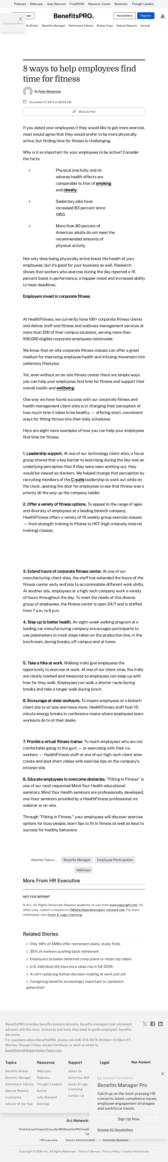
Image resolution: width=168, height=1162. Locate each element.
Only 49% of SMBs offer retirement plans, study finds (75, 944)
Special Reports (16, 1090)
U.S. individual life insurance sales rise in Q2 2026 (71, 966)
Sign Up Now (129, 1119)
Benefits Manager (18, 1077)
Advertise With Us (81, 1077)
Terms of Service (89, 1151)
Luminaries (13, 1097)
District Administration (80, 1140)
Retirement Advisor (19, 1084)
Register (145, 15)
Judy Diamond (56, 4)
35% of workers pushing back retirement (64, 951)
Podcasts (20, 4)
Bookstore (121, 4)
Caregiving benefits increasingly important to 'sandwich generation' (75, 984)
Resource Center (99, 4)
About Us (75, 1071)
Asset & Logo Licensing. (64, 914)
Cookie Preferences (136, 1151)
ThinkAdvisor (26, 1129)
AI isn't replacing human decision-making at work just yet (78, 974)
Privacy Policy (111, 1151)
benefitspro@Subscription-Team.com (33, 1050)
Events (42, 1090)
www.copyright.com (123, 905)
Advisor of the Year (19, 1104)
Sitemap (43, 1104)
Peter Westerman (49, 91)
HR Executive (49, 1140)
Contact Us (76, 1095)
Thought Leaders (143, 4)
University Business (115, 1140)
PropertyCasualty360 (49, 1129)
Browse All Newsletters (115, 1130)
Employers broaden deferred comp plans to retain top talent (81, 959)
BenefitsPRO (72, 1129)
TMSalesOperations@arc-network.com (97, 910)
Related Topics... (44, 860)
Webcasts (36, 4)
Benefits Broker (16, 1071)
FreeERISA (77, 4)
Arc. (46, 1151)
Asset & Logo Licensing (78, 1086)
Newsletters (125, 15)
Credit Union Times (89, 1131)
